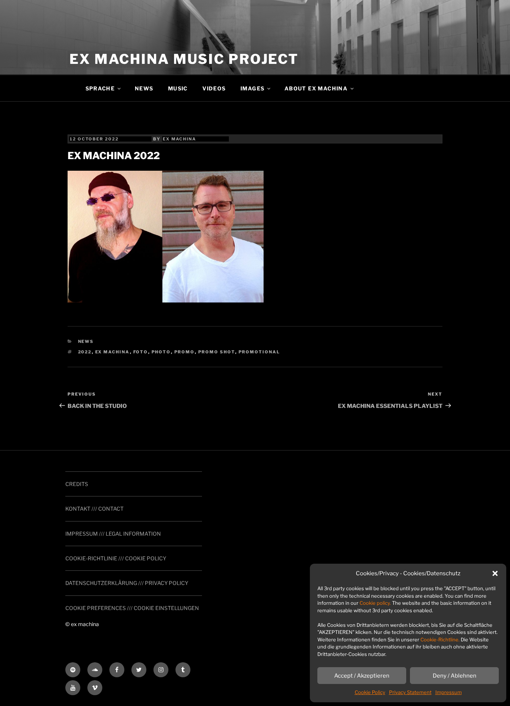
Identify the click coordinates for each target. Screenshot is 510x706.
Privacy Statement (410, 692)
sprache (100, 88)
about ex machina (316, 88)
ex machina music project (184, 59)
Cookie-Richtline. (440, 639)
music (178, 88)
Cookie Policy (370, 692)
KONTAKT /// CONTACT (94, 508)
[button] (495, 573)
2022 (85, 351)
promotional (259, 351)
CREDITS (76, 484)
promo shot (216, 351)
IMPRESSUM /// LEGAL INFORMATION (113, 533)
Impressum (448, 692)
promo (184, 351)
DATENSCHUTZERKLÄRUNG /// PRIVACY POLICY (126, 583)
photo (161, 351)
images (252, 88)
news (144, 88)
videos (214, 88)
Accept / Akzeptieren (361, 675)
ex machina (179, 139)
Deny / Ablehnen (454, 675)
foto (140, 351)
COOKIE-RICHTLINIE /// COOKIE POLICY (115, 558)
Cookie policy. (375, 603)
